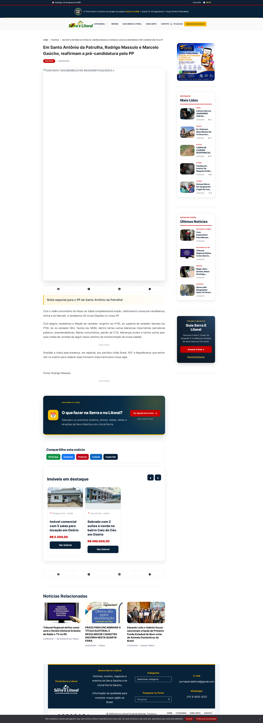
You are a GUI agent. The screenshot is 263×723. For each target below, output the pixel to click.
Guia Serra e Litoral (132, 24)
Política (49, 61)
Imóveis (115, 24)
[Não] (259, 719)
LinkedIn (96, 457)
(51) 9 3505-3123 (197, 696)
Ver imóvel (65, 545)
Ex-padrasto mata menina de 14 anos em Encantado (203, 133)
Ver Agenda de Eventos (145, 413)
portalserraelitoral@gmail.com (196, 681)
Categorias (99, 24)
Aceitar (189, 719)
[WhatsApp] (150, 289)
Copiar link (110, 457)
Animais (144, 645)
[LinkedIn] (119, 289)
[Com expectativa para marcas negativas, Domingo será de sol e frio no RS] (187, 235)
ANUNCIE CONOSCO (195, 24)
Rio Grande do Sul (64, 639)
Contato (165, 24)
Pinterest (82, 457)
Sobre (169, 713)
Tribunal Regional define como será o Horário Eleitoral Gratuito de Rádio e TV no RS (62, 631)
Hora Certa (151, 24)
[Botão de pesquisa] (168, 699)
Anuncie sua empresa (196, 357)
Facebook (68, 457)
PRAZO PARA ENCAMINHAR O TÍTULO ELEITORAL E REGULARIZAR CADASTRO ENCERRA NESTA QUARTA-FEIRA (103, 634)
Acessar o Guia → (196, 349)
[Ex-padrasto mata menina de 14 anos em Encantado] (187, 132)
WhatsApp (53, 457)
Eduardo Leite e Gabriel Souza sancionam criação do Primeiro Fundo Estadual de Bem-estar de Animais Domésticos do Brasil (145, 634)
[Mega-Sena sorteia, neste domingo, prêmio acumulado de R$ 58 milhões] (187, 271)
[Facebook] (58, 289)
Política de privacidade (206, 719)
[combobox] (150, 699)
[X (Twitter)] (89, 289)
